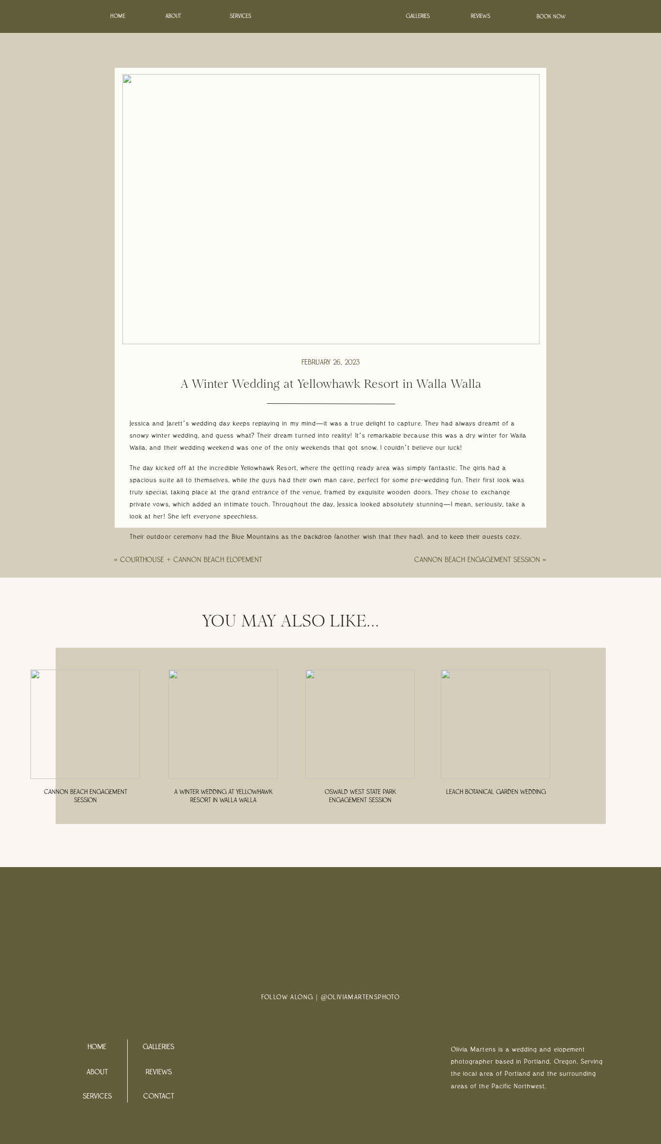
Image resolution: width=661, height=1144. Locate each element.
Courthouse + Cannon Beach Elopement (191, 560)
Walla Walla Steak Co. (210, 645)
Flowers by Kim (372, 633)
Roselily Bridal (447, 633)
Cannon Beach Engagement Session (477, 560)
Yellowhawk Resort (180, 633)
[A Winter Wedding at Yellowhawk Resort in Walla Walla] (223, 724)
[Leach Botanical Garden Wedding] (495, 724)
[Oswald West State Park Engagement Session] (360, 724)
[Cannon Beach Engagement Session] (85, 724)
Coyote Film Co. (289, 633)
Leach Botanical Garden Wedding (496, 792)
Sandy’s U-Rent (305, 645)
